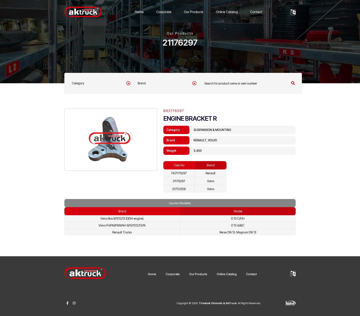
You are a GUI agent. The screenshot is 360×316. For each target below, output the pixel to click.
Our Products (193, 12)
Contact (256, 12)
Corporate (163, 12)
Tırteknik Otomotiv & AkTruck (218, 303)
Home (139, 12)
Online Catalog (227, 12)
